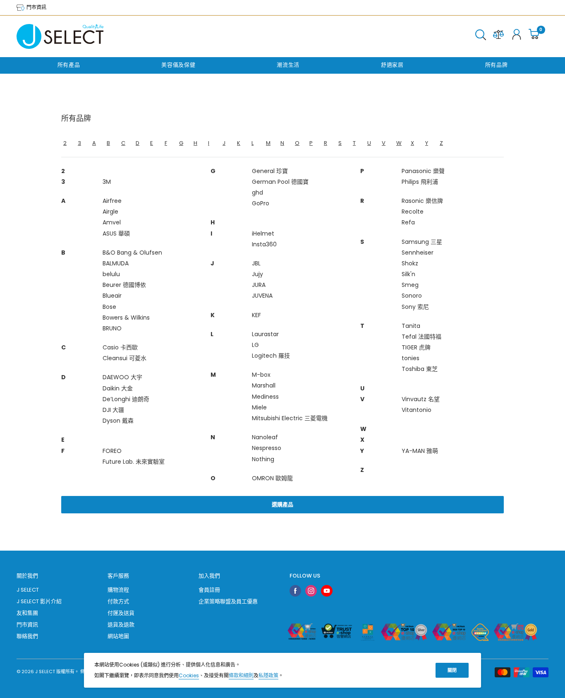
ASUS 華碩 (116, 233)
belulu (111, 274)
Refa (408, 222)
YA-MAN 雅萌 (420, 451)
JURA (259, 285)
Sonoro (412, 295)
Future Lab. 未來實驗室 (134, 461)
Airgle (110, 211)
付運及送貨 (121, 613)
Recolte (413, 211)
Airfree (112, 201)
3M (107, 182)
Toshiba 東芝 (420, 369)
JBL (256, 263)
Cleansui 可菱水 (124, 358)
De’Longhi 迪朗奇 (126, 399)
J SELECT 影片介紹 (39, 601)
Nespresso (266, 448)
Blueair (112, 295)
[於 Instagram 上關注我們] (311, 591)
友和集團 (27, 613)
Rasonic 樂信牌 (422, 201)
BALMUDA (116, 263)
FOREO (112, 451)
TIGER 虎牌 (416, 347)
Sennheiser (417, 252)
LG (255, 345)
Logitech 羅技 (271, 355)
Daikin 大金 (118, 388)
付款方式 (118, 601)
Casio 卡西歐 (120, 347)
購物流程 (118, 590)
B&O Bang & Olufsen (132, 252)
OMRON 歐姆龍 (272, 478)
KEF (256, 315)
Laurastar (265, 334)
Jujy (257, 274)
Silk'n (408, 274)
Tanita (411, 326)
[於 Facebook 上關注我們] (295, 591)
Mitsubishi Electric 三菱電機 (290, 418)
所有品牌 (496, 65)
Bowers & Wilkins (126, 317)
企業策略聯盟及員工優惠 (228, 601)
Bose (109, 307)
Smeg (410, 285)
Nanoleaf (265, 437)
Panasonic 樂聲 (423, 171)
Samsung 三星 (422, 242)
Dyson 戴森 (118, 420)
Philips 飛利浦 (420, 182)
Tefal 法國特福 (421, 336)
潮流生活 (288, 65)
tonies (410, 358)
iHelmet (263, 233)
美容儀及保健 (178, 65)
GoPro (260, 203)
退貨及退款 (121, 624)
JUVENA (262, 295)
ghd (257, 192)
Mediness (265, 396)
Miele (259, 407)
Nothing (263, 459)
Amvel (112, 222)
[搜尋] (480, 36)
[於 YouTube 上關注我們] (327, 591)
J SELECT (28, 590)
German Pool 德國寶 (280, 182)
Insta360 (264, 244)
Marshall (263, 385)
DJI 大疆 (113, 410)
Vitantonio (416, 410)
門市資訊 (35, 7)
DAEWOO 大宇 (122, 377)
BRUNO (112, 328)
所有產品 (68, 65)
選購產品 (282, 504)
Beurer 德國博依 (124, 285)
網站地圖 (118, 636)
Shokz (410, 263)
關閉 (452, 670)
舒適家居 (392, 65)
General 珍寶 (270, 171)
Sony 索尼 (415, 307)
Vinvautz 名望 (421, 399)
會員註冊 (209, 590)
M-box (261, 375)
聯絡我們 (27, 636)
